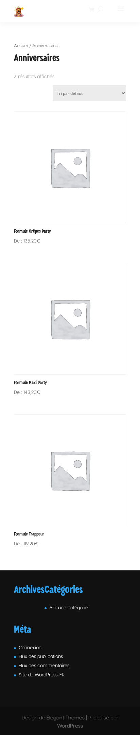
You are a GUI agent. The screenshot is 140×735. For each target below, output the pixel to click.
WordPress (70, 725)
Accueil (21, 45)
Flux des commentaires (44, 665)
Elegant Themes (66, 717)
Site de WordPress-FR (42, 674)
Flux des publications (41, 656)
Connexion (30, 647)
